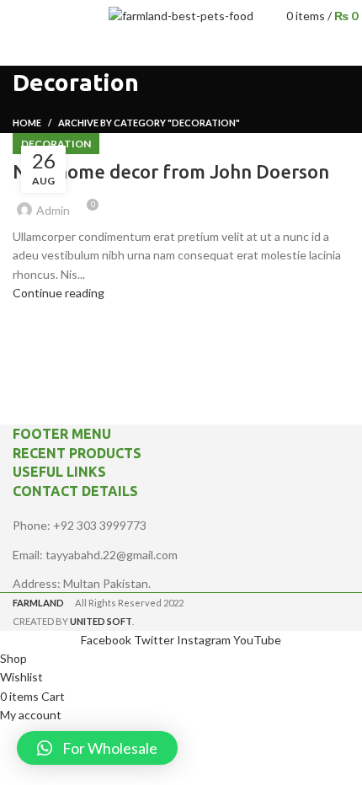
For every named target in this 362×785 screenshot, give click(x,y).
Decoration (56, 143)
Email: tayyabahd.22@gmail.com (95, 554)
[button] (97, 748)
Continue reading (58, 293)
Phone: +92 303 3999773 (79, 525)
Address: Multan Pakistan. (82, 583)
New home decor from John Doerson (171, 171)
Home (27, 122)
